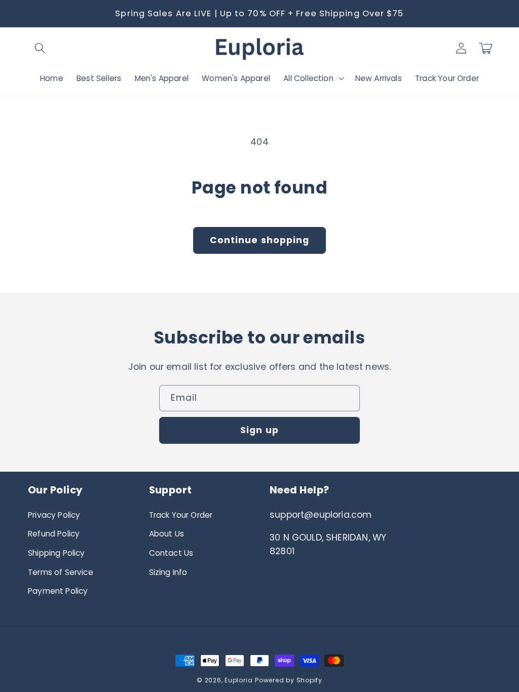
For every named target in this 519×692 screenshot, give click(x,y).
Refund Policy (54, 533)
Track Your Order (181, 515)
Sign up (259, 430)
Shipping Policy (56, 553)
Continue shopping (260, 240)
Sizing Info (168, 572)
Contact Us (171, 553)
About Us (166, 533)
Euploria (238, 680)
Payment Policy (58, 591)
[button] (40, 48)
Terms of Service (60, 572)
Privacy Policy (54, 515)
